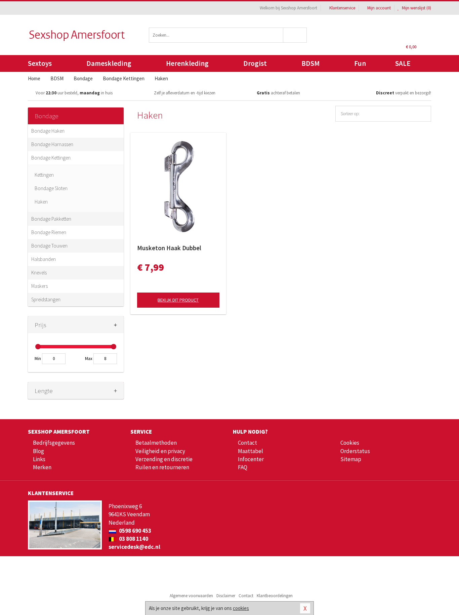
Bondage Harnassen (52, 144)
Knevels (39, 272)
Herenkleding (187, 63)
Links (39, 459)
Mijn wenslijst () (416, 8)
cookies (241, 608)
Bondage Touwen (49, 246)
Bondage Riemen (48, 232)
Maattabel (250, 451)
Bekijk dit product (178, 300)
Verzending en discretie (164, 459)
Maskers (39, 286)
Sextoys (40, 63)
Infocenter (251, 459)
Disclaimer (225, 596)
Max (88, 358)
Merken (42, 467)
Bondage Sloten (51, 188)
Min (38, 358)
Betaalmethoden (156, 442)
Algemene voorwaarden (191, 596)
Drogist (255, 63)
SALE (403, 63)
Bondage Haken (48, 131)
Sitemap (350, 459)
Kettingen (44, 175)
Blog (38, 451)
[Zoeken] (295, 35)
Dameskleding (108, 63)
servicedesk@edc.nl (134, 547)
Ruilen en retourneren (162, 467)
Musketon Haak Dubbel (169, 248)
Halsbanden (43, 259)
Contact (247, 442)
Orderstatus (355, 451)
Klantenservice (342, 8)
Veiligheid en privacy (160, 451)
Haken (41, 202)
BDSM (310, 63)
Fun (360, 63)
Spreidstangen (45, 299)
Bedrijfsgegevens (54, 442)
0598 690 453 (134, 530)
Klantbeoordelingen (275, 596)
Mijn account (379, 8)
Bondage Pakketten (51, 219)
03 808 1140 (133, 538)
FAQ (242, 467)
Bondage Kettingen (51, 158)
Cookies (349, 442)
